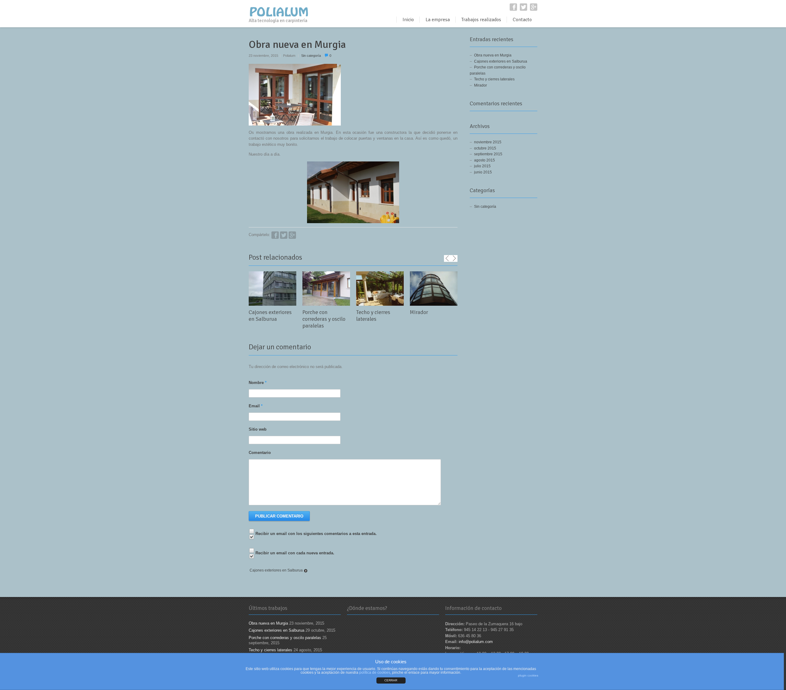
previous (447, 258)
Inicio (408, 20)
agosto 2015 (484, 160)
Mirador (419, 312)
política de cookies (374, 672)
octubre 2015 (485, 148)
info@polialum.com (476, 641)
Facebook (513, 7)
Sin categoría (311, 55)
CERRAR (390, 680)
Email (256, 406)
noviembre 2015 (487, 142)
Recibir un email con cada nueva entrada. (294, 553)
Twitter (523, 7)
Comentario (260, 452)
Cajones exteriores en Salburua (270, 315)
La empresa (438, 20)
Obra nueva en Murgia (493, 55)
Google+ (533, 7)
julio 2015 (482, 166)
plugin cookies (528, 675)
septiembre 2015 (488, 154)
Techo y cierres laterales (373, 315)
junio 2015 (483, 172)
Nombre (258, 382)
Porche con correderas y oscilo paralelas (323, 319)
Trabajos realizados (481, 20)
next (454, 258)
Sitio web (258, 429)
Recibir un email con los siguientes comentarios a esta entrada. (316, 533)
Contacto (522, 20)
